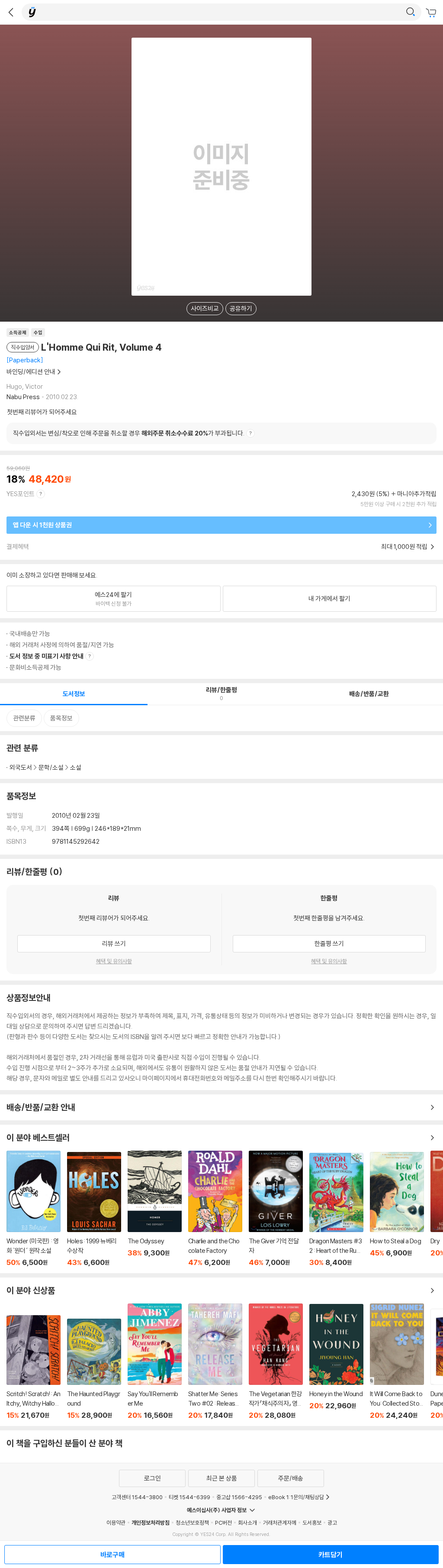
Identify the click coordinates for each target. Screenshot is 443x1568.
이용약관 (115, 1522)
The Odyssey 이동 (155, 1209)
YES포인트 (20, 494)
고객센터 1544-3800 (137, 1497)
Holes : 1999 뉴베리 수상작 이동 (94, 1209)
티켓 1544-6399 (189, 1497)
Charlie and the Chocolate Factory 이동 (215, 1209)
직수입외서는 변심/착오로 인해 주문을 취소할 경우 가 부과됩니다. (128, 433)
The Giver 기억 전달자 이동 (276, 1209)
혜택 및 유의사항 (114, 961)
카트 (432, 13)
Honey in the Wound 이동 (336, 1362)
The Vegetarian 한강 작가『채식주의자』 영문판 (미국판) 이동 (276, 1361)
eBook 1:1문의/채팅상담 (296, 1497)
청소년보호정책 (192, 1522)
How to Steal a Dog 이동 (397, 1209)
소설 (75, 767)
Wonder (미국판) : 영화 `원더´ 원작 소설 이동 (33, 1209)
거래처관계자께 (279, 1522)
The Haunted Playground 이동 (94, 1369)
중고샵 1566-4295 (239, 1497)
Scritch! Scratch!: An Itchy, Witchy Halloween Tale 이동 (33, 1367)
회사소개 (247, 1522)
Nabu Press (23, 397)
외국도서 (21, 767)
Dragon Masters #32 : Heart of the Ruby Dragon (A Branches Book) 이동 (336, 1210)
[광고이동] (410, 12)
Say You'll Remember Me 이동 (155, 1361)
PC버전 (223, 1522)
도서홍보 (311, 1522)
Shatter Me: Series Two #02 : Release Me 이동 (215, 1361)
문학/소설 (51, 767)
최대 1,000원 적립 (405, 546)
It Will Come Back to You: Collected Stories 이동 (397, 1361)
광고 (332, 1522)
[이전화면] (11, 12)
